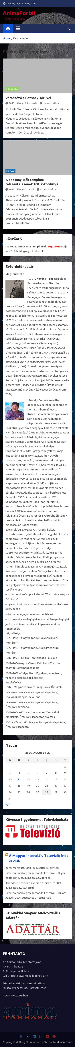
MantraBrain (64, 1042)
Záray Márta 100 (15, 867)
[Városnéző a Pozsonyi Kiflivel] (37, 76)
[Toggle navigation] (18, 28)
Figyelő (10, 171)
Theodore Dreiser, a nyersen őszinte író (30, 883)
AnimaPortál (19, 13)
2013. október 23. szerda (23, 103)
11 (19, 779)
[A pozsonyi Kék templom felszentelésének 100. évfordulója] (37, 157)
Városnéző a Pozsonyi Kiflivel (28, 98)
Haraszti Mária (51, 103)
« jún (8, 804)
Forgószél (12, 89)
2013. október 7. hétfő (21, 189)
